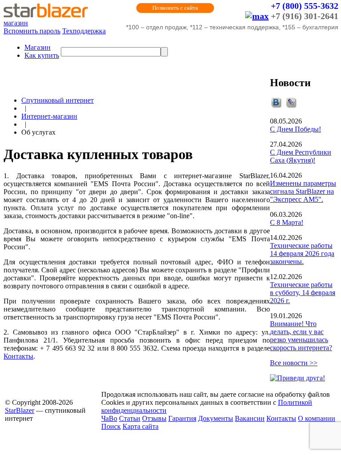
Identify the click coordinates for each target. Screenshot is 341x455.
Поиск (111, 426)
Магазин (37, 47)
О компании (316, 418)
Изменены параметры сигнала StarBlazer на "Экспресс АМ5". (303, 191)
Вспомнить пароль (32, 31)
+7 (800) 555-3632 (304, 6)
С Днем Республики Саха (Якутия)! (300, 156)
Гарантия (182, 418)
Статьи (129, 418)
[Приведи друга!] (297, 378)
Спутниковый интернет (57, 100)
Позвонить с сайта (175, 7)
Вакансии (250, 418)
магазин (16, 23)
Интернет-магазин (49, 116)
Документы (215, 418)
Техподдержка (84, 31)
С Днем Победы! (295, 129)
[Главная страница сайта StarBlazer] (46, 15)
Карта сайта (141, 426)
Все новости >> (293, 363)
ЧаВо (109, 418)
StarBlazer (19, 410)
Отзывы (154, 418)
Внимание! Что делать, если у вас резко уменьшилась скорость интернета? (301, 335)
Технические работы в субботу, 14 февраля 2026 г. (302, 292)
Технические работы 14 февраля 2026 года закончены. (302, 253)
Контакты (18, 356)
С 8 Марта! (286, 222)
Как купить (41, 55)
